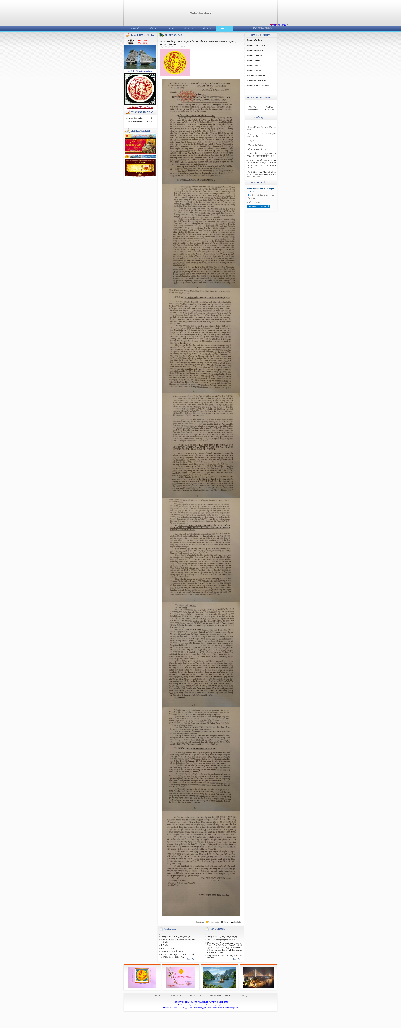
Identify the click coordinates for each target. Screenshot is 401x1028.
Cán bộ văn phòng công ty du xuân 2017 (222, 940)
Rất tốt (252, 199)
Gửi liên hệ (237, 922)
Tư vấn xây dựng (254, 40)
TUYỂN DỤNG (157, 996)
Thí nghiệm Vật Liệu (256, 75)
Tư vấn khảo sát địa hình (258, 85)
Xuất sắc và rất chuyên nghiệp (262, 195)
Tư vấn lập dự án (254, 55)
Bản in (226, 922)
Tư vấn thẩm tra (254, 65)
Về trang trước (213, 922)
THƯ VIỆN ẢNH (195, 996)
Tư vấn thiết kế (253, 60)
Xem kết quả (264, 206)
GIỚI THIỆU (154, 28)
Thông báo (165, 945)
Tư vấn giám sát (254, 70)
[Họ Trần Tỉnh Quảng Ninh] (140, 72)
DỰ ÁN (171, 28)
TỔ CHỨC (207, 28)
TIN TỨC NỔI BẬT (173, 35)
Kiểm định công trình (256, 80)
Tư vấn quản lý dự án (256, 45)
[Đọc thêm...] (191, 959)
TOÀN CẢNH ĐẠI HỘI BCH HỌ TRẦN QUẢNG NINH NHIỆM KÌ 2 (178, 956)
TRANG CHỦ (133, 28)
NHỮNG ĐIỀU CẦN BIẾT (220, 996)
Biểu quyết (252, 206)
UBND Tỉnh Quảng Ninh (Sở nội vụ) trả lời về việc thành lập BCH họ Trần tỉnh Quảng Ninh (261, 174)
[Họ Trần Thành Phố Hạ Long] (140, 108)
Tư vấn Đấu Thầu (255, 50)
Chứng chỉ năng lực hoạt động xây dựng (176, 937)
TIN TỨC (224, 28)
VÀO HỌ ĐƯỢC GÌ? (169, 948)
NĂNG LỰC (188, 28)
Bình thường (254, 202)
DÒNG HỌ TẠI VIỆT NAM (172, 951)
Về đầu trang (200, 922)
